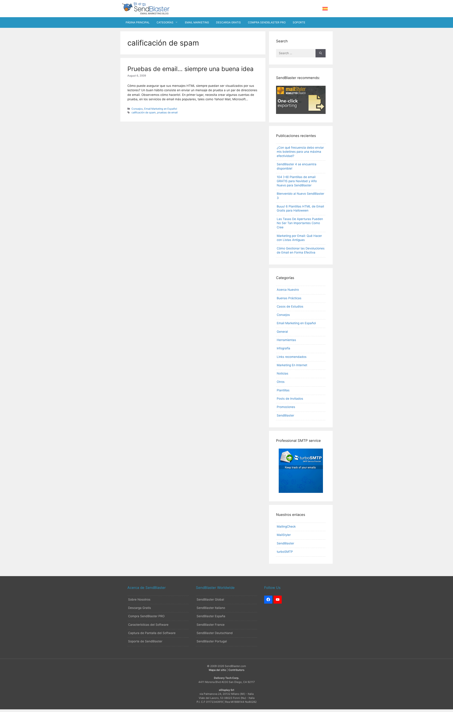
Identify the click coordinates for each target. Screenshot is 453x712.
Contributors (236, 670)
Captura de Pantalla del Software (152, 633)
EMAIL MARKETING (197, 22)
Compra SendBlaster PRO (146, 616)
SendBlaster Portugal (212, 641)
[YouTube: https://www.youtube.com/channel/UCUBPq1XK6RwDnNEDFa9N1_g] (278, 600)
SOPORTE (299, 22)
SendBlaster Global (210, 599)
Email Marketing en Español (160, 108)
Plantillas (283, 390)
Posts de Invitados (290, 398)
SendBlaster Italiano (211, 608)
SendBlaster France (211, 624)
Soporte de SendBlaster (145, 641)
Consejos (137, 108)
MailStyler (284, 535)
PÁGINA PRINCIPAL (138, 22)
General (282, 331)
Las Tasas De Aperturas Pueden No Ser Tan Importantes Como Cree (300, 223)
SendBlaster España (211, 616)
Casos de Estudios (290, 306)
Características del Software (148, 624)
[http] (268, 600)
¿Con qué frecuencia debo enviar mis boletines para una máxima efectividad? (300, 152)
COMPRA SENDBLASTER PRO (267, 22)
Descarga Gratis (139, 608)
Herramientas (286, 340)
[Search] (321, 53)
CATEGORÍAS (165, 22)
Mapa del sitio (217, 670)
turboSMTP (285, 551)
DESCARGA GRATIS (228, 22)
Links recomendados (291, 357)
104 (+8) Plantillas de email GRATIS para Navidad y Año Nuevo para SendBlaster (297, 181)
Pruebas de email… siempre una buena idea (190, 68)
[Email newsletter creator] (301, 113)
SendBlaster (285, 415)
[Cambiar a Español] (325, 9)
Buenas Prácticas (289, 298)
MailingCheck (286, 526)
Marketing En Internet (292, 365)
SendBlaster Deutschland (215, 633)
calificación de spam (143, 112)
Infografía (283, 348)
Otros (281, 382)
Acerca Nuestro (288, 289)
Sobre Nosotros (139, 599)
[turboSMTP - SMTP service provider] (301, 492)
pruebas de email (167, 112)
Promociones (286, 407)
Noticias (282, 373)
